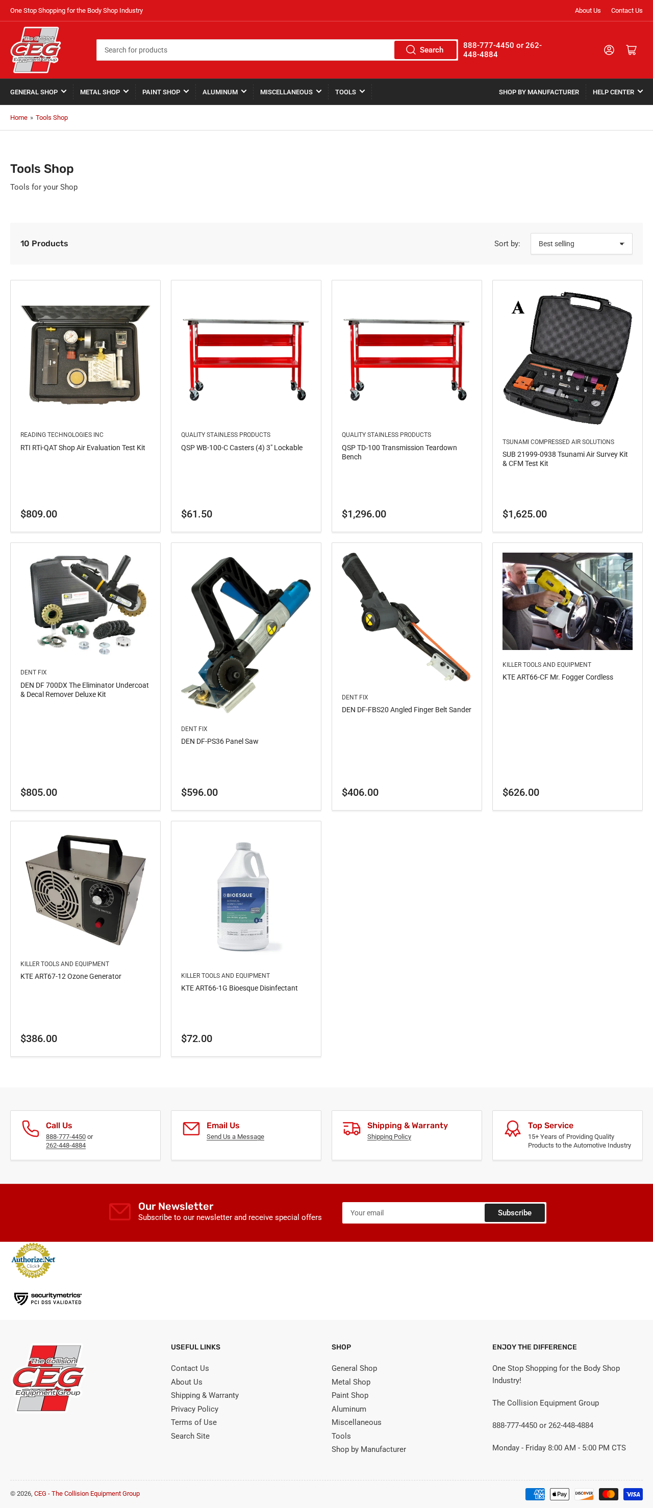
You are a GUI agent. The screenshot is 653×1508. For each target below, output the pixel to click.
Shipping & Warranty (205, 1395)
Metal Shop (100, 92)
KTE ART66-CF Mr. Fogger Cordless (558, 677)
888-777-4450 (66, 1136)
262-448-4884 (66, 1145)
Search (431, 50)
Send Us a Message (235, 1136)
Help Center (613, 92)
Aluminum (220, 92)
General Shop (34, 92)
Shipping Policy (389, 1136)
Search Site (190, 1436)
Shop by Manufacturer (539, 92)
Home (19, 117)
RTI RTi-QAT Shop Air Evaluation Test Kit (82, 448)
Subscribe (515, 1212)
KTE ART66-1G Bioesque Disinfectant (239, 988)
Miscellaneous (286, 92)
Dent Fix (33, 672)
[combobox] (277, 50)
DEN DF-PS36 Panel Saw (220, 741)
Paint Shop (161, 92)
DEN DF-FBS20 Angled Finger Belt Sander (406, 710)
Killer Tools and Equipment (547, 664)
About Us (588, 10)
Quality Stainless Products (225, 434)
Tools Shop (52, 117)
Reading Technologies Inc (62, 434)
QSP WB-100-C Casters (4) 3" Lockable (242, 448)
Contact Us (627, 10)
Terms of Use (194, 1422)
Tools (345, 92)
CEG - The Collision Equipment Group (87, 1493)
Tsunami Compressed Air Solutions (558, 442)
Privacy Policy (194, 1409)
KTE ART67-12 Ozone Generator (70, 976)
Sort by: (507, 243)
